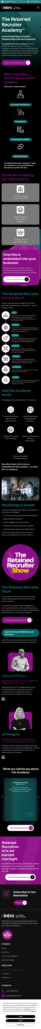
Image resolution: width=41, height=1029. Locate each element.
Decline (20, 1020)
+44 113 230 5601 (12, 991)
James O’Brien (13, 676)
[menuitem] (20, 948)
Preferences (20, 1024)
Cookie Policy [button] (27, 1009)
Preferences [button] (33, 1011)
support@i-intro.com (13, 996)
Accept (20, 1016)
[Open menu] (38, 7)
